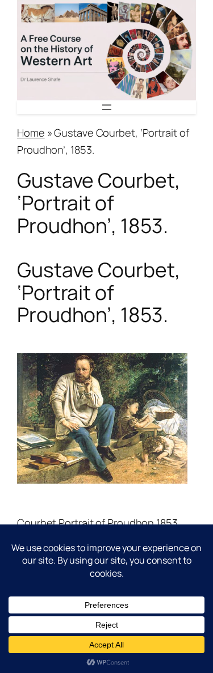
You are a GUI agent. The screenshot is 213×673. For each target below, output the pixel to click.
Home (31, 132)
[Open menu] (107, 107)
